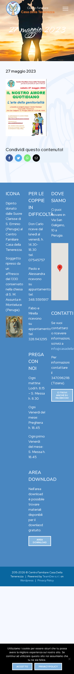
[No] (69, 659)
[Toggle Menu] (65, 8)
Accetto (22, 666)
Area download (40, 541)
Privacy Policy (46, 580)
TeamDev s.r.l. (51, 576)
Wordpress (26, 580)
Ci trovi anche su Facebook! (62, 395)
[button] (60, 268)
